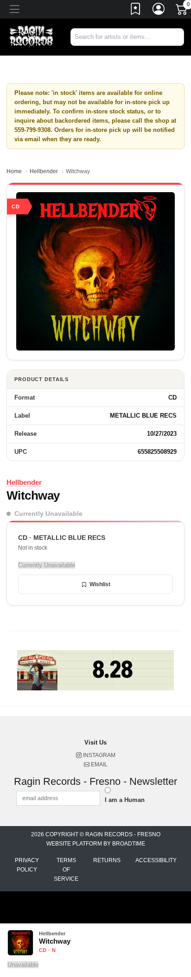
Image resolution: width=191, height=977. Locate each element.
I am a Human (125, 799)
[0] (182, 11)
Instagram (98, 755)
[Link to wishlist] (135, 10)
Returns (107, 860)
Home (14, 171)
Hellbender (44, 171)
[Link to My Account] (159, 10)
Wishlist (99, 584)
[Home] (32, 36)
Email (98, 764)
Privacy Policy (27, 865)
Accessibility (156, 860)
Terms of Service (66, 869)
